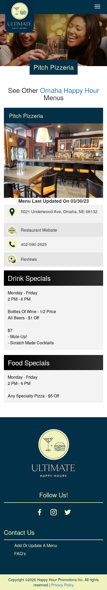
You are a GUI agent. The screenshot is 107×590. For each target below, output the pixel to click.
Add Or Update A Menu (35, 545)
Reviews (29, 259)
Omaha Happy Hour (69, 90)
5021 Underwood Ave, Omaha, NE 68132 (59, 211)
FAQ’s (20, 553)
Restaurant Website (39, 230)
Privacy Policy (62, 584)
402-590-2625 (34, 244)
